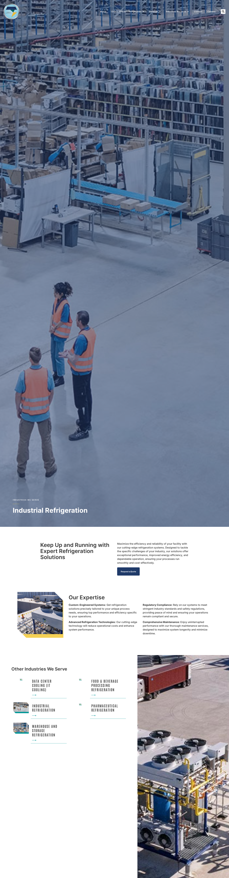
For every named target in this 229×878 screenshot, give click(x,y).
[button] (223, 11)
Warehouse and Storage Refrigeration (44, 730)
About (103, 11)
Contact (198, 11)
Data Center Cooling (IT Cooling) (42, 685)
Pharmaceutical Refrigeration (104, 707)
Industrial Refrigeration (43, 707)
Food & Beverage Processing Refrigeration (104, 685)
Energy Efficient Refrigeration (126, 11)
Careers (211, 11)
